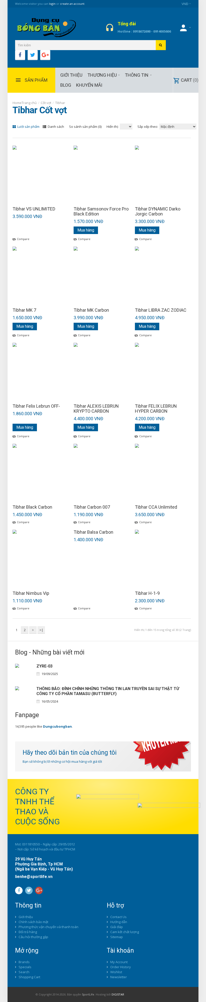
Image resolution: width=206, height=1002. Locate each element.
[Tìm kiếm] (161, 45)
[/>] (24, 672)
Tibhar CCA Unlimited (156, 507)
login (52, 4)
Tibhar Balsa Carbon (93, 532)
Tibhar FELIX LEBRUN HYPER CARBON (156, 409)
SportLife (88, 994)
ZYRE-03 (44, 666)
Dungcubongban (57, 726)
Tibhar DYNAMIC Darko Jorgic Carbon (157, 211)
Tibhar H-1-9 (147, 593)
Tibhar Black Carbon (32, 507)
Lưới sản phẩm (28, 126)
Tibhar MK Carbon (91, 310)
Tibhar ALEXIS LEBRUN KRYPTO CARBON (96, 409)
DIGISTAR (118, 994)
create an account (72, 4)
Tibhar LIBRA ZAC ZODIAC (160, 310)
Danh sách (55, 126)
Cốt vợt (46, 102)
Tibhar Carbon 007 (92, 507)
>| (41, 630)
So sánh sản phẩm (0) (85, 126)
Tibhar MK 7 (24, 310)
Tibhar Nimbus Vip (31, 593)
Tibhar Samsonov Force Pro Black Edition (101, 211)
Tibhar (60, 102)
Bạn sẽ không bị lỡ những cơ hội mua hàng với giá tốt (62, 761)
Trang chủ (29, 102)
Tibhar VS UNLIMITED (34, 208)
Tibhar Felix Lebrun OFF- (36, 406)
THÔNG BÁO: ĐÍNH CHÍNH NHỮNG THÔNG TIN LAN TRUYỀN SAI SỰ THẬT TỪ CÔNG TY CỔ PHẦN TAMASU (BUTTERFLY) (107, 691)
